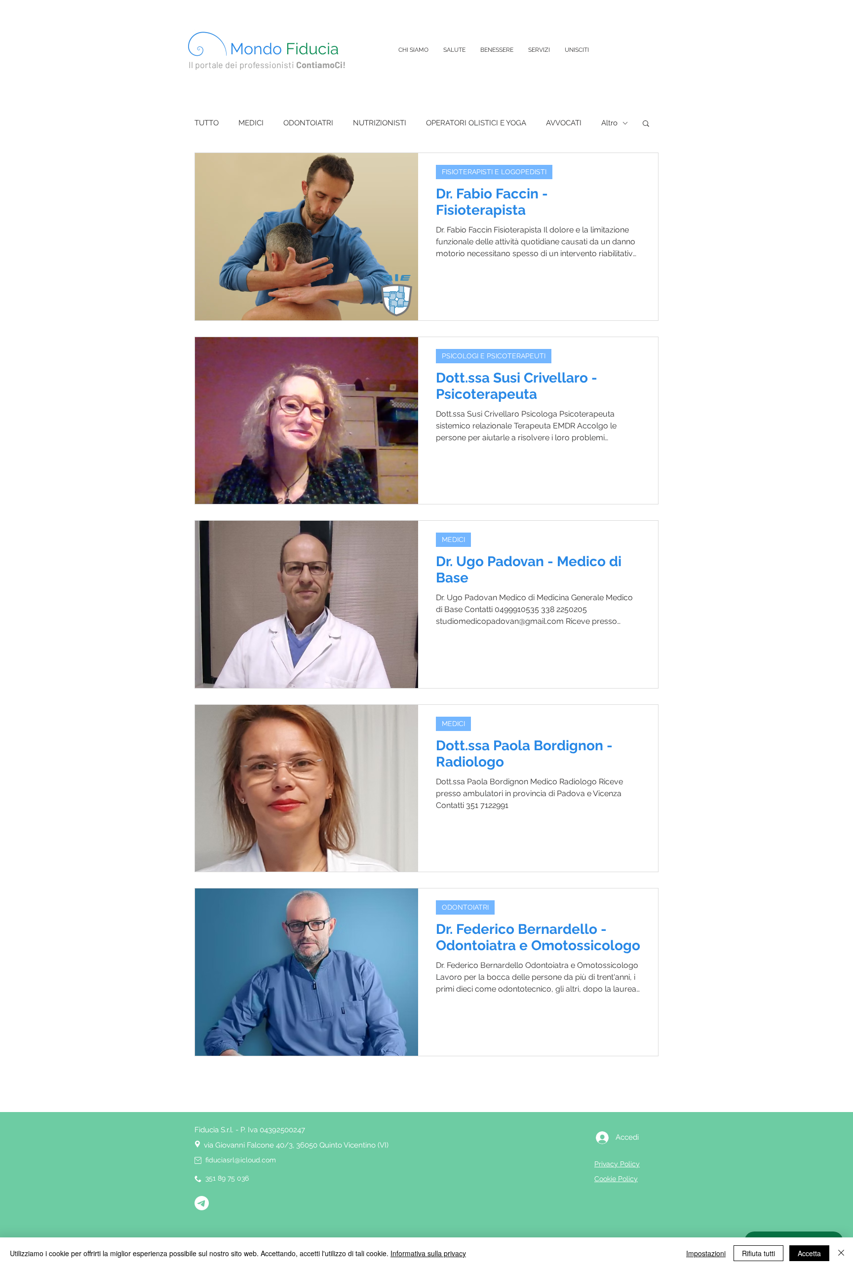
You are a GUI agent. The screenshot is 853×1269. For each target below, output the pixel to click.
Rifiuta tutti (758, 1253)
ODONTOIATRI (308, 122)
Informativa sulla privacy (428, 1253)
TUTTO (206, 122)
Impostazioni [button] (706, 1253)
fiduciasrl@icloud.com (240, 1160)
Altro (609, 122)
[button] (646, 124)
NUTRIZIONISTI (379, 122)
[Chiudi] (841, 1253)
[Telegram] (201, 1203)
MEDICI (251, 122)
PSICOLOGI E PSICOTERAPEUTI (493, 356)
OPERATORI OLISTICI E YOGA (476, 122)
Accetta (809, 1253)
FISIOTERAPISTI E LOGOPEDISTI (494, 172)
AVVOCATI (564, 122)
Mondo (284, 48)
